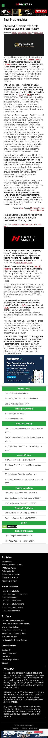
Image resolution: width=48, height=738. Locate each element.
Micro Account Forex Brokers (13, 630)
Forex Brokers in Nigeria (11, 601)
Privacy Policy (15, 728)
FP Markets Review (9, 568)
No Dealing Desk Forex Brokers (14, 640)
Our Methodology (9, 653)
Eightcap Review (8, 571)
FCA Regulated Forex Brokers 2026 (19, 541)
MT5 (29, 94)
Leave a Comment (37, 210)
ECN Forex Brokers (9, 637)
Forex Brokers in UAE (10, 597)
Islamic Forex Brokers (10, 627)
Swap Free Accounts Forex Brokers (16, 624)
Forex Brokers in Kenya (11, 610)
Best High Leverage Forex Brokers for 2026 (22, 498)
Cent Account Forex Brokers (13, 620)
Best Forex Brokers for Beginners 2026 (20, 493)
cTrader (7, 64)
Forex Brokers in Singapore (12, 607)
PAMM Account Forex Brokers (13, 633)
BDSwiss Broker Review (11, 574)
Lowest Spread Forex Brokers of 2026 (20, 503)
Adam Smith (38, 33)
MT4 (21, 94)
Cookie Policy (33, 728)
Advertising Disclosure (10, 660)
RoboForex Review (9, 581)
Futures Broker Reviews (14, 413)
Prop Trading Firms (23, 262)
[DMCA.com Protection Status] (9, 528)
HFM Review (7, 561)
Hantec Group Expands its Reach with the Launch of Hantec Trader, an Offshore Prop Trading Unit (23, 217)
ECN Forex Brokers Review (15, 393)
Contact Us (6, 650)
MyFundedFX (35, 59)
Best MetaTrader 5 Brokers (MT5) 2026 (20, 518)
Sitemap (5, 663)
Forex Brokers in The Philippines (14, 594)
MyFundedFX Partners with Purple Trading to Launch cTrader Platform (21, 27)
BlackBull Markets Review (12, 565)
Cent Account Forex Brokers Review (19, 460)
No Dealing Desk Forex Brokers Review (20, 399)
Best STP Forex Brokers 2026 (16, 404)
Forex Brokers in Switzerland (13, 604)
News (22, 208)
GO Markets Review (10, 577)
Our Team (6, 656)
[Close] (41, 358)
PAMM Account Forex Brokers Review (20, 474)
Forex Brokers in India (10, 591)
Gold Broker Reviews (13, 419)
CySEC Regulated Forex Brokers (17, 536)
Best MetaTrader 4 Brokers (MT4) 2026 (20, 513)
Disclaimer (24, 728)
